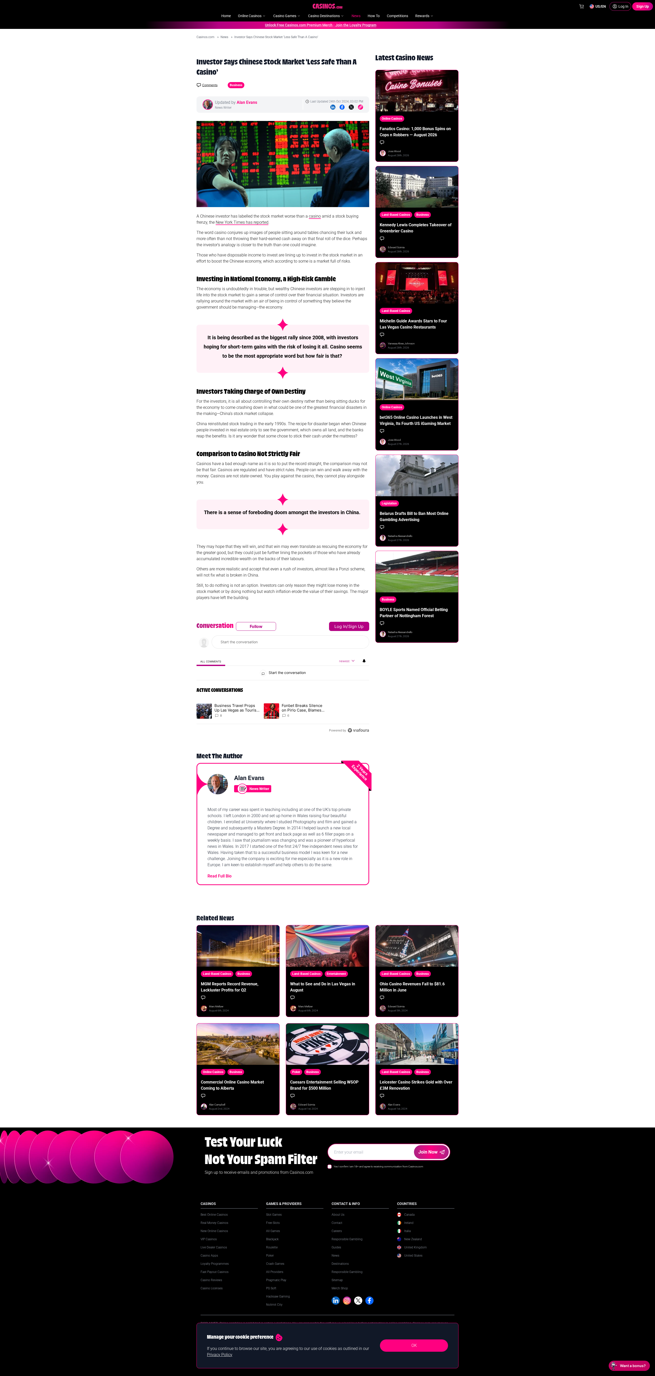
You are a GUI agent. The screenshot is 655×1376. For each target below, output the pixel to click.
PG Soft (271, 1288)
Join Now (428, 1152)
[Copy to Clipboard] (360, 107)
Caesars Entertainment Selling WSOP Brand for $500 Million (324, 1085)
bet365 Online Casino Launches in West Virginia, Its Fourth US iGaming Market (416, 420)
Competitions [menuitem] (397, 16)
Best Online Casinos (214, 1214)
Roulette (272, 1247)
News (225, 37)
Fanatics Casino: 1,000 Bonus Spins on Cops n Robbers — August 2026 (415, 131)
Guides (336, 1247)
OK (414, 1345)
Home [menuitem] (226, 16)
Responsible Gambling (347, 1239)
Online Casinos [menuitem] (249, 16)
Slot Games (274, 1214)
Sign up (356, 626)
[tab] (210, 661)
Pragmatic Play (276, 1280)
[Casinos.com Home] (327, 6)
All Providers (274, 1272)
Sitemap (337, 1280)
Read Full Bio (220, 876)
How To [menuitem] (374, 16)
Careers (337, 1231)
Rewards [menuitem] (422, 16)
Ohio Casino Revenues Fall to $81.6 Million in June (412, 987)
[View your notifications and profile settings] (364, 661)
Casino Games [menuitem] (284, 16)
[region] (282, 678)
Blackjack (272, 1239)
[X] (358, 1300)
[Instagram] (347, 1300)
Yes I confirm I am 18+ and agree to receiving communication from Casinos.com (378, 1166)
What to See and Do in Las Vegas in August (322, 987)
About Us (338, 1214)
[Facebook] (342, 107)
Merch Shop (340, 1288)
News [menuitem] (356, 16)
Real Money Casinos (214, 1223)
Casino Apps (209, 1255)
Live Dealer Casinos (214, 1247)
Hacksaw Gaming (278, 1296)
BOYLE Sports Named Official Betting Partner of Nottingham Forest (414, 612)
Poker (270, 1255)
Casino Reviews (211, 1280)
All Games (273, 1231)
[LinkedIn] (332, 107)
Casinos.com (205, 37)
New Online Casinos (214, 1231)
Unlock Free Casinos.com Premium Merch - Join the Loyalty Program (294, 25)
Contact (337, 1223)
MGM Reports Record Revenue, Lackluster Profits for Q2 (229, 987)
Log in (340, 626)
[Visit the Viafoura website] (358, 730)
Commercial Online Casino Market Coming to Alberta (232, 1085)
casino (315, 216)
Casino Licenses (212, 1288)
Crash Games (275, 1264)
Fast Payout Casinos (214, 1272)
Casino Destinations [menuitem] (324, 16)
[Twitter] (351, 107)
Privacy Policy (219, 1354)
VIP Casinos (209, 1239)
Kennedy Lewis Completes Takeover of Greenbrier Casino (416, 227)
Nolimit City (274, 1304)
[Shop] (581, 6)
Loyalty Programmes (215, 1264)
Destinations (340, 1264)
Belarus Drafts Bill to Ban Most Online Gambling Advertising (414, 516)
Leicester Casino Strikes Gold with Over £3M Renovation (416, 1085)
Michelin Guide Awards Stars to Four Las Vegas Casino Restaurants (413, 324)
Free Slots (273, 1223)
